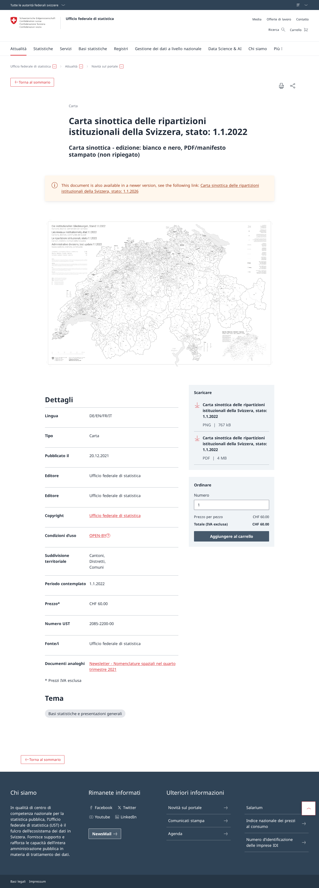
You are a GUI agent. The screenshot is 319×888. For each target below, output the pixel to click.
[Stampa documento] (281, 85)
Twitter (129, 807)
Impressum (37, 881)
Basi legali (18, 881)
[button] (18, 49)
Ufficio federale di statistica (90, 18)
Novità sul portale (185, 807)
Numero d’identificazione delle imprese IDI (269, 842)
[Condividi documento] (292, 85)
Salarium (254, 807)
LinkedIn (128, 816)
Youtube (102, 816)
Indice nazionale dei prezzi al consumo (270, 823)
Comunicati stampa (186, 820)
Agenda (175, 833)
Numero (201, 495)
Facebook (103, 807)
